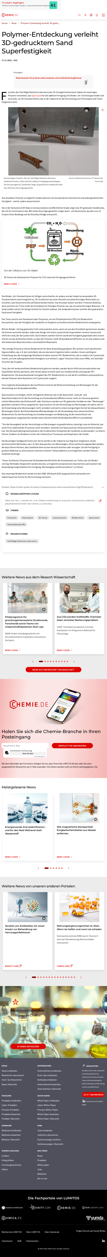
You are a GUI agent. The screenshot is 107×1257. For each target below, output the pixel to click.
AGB (19, 1240)
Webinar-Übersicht (11, 1139)
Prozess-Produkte (10, 1109)
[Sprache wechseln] (91, 15)
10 (67, 661)
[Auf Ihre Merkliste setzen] (97, 15)
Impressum (7, 1240)
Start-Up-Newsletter (12, 1079)
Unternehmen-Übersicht (49, 1088)
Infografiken (8, 1160)
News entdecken (9, 1070)
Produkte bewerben (11, 1114)
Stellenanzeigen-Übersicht (50, 1144)
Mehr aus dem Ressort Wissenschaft (53, 669)
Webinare (41, 1173)
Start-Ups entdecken (47, 1075)
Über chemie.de (52, 1232)
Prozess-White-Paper (47, 1109)
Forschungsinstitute (11, 1164)
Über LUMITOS (33, 1232)
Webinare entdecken (11, 1130)
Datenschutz (32, 1240)
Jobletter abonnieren (47, 1134)
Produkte (41, 1160)
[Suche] (79, 15)
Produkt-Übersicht (11, 1118)
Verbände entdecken (47, 1079)
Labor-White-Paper (46, 1105)
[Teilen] (85, 15)
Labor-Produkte (9, 1105)
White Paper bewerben (48, 1114)
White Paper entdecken (48, 1100)
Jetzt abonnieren (93, 1094)
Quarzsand (36, 95)
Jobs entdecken (44, 1130)
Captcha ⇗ (40, 756)
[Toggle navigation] (103, 15)
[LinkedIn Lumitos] (103, 1240)
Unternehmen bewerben (49, 1084)
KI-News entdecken (28, 1046)
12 (66, 977)
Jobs (39, 1169)
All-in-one (42, 1178)
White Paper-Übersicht (48, 1118)
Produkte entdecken (11, 1100)
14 (71, 977)
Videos (5, 1169)
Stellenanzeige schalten (49, 1139)
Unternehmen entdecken (49, 1070)
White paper (43, 1164)
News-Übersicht (9, 1084)
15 (74, 977)
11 (63, 977)
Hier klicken (28, 753)
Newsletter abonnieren (72, 745)
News (39, 1155)
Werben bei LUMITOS (12, 1232)
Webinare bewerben (11, 1134)
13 (69, 977)
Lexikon (5, 1155)
